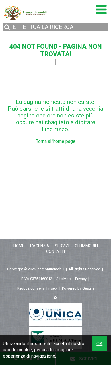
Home (18, 246)
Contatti (55, 251)
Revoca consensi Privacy (37, 288)
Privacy (81, 279)
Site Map (63, 279)
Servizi (62, 246)
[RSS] (55, 298)
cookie (25, 349)
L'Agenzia (39, 246)
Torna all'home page (55, 141)
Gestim (88, 288)
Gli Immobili (86, 246)
